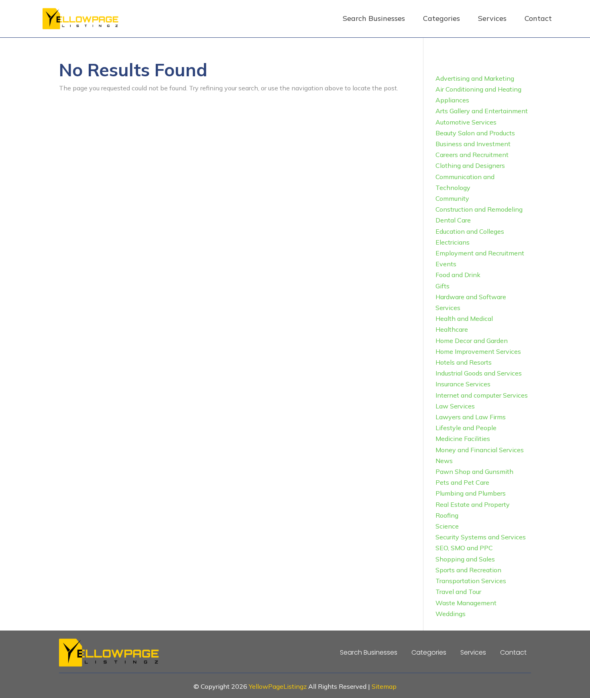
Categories (441, 18)
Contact (538, 18)
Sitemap (384, 686)
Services (492, 18)
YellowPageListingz (278, 686)
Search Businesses (374, 18)
